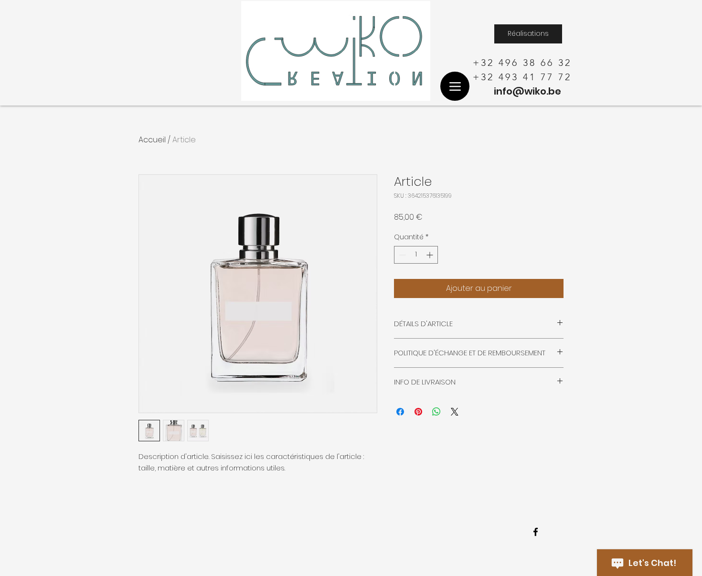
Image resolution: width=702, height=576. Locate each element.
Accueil (152, 139)
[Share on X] (454, 411)
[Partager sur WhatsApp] (436, 411)
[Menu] (454, 86)
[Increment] (430, 254)
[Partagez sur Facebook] (400, 411)
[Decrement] (401, 254)
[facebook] (535, 531)
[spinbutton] (416, 254)
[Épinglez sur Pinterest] (418, 411)
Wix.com (313, 531)
